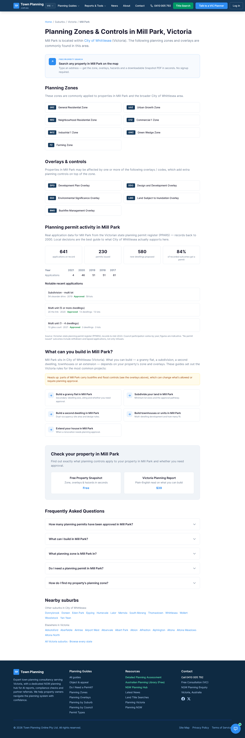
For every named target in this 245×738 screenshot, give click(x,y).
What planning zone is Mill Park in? (73, 553)
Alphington (159, 629)
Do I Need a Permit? (81, 687)
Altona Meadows (186, 629)
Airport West (92, 629)
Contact (140, 5)
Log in (236, 5)
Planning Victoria (135, 702)
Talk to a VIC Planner (211, 5)
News (114, 5)
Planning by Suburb (81, 702)
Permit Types (77, 712)
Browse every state (81, 641)
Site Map (184, 727)
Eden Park (78, 612)
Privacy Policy (200, 727)
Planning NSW (133, 707)
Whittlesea (171, 612)
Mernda (122, 612)
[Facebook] (183, 699)
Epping (90, 612)
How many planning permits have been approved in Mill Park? (91, 524)
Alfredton (145, 629)
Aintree (79, 629)
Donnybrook (52, 612)
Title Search (183, 5)
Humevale (102, 612)
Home (48, 21)
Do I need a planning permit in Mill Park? (76, 568)
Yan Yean (65, 617)
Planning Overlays (80, 697)
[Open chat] (236, 729)
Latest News (132, 692)
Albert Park (121, 629)
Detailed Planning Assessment (143, 677)
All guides (75, 677)
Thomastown (155, 612)
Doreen (66, 612)
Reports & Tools (94, 5)
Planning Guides (67, 5)
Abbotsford (51, 629)
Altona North (52, 634)
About (126, 5)
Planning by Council (81, 707)
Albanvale (107, 629)
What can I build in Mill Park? (68, 539)
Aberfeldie (66, 629)
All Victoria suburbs (56, 641)
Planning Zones (78, 692)
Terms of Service (222, 727)
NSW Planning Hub (136, 687)
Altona (171, 629)
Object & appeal (78, 682)
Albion (134, 629)
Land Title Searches (137, 697)
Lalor (113, 612)
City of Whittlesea (97, 40)
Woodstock (51, 617)
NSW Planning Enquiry (194, 687)
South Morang (137, 612)
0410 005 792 (162, 5)
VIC (49, 5)
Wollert (184, 612)
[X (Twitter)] (189, 699)
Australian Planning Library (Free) (145, 682)
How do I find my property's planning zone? (78, 583)
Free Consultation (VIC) (194, 682)
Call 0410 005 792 (192, 677)
